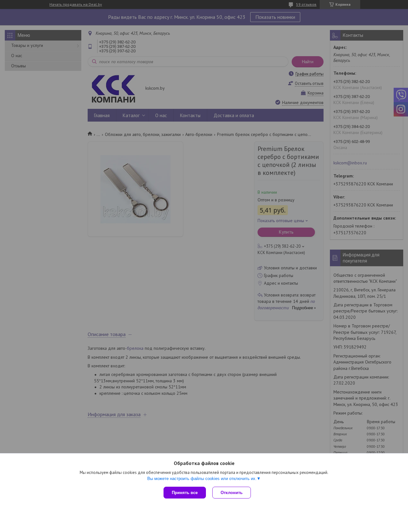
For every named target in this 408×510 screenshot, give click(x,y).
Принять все (185, 492)
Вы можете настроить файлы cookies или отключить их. (202, 478)
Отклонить (232, 492)
